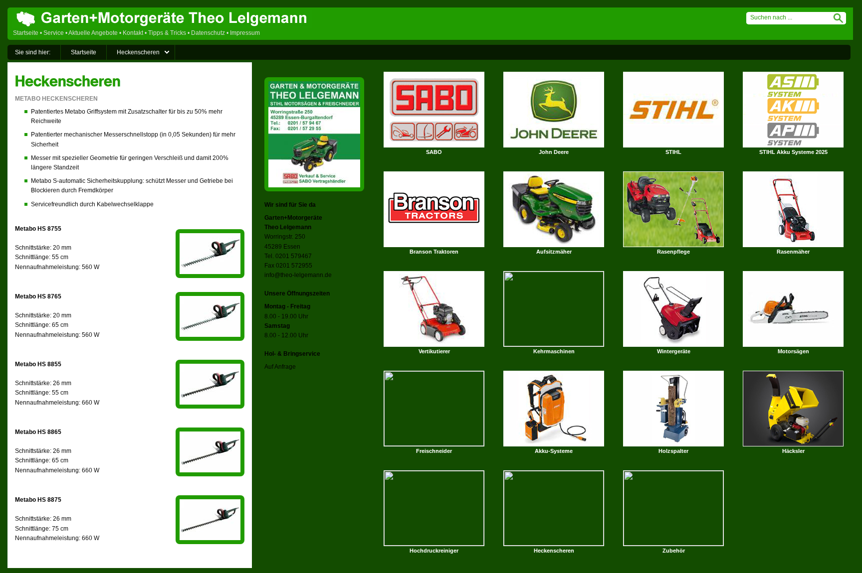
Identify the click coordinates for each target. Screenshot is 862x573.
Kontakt (133, 32)
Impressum (245, 32)
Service (53, 32)
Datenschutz (208, 32)
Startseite (25, 32)
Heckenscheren (138, 52)
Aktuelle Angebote (93, 32)
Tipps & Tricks (167, 32)
